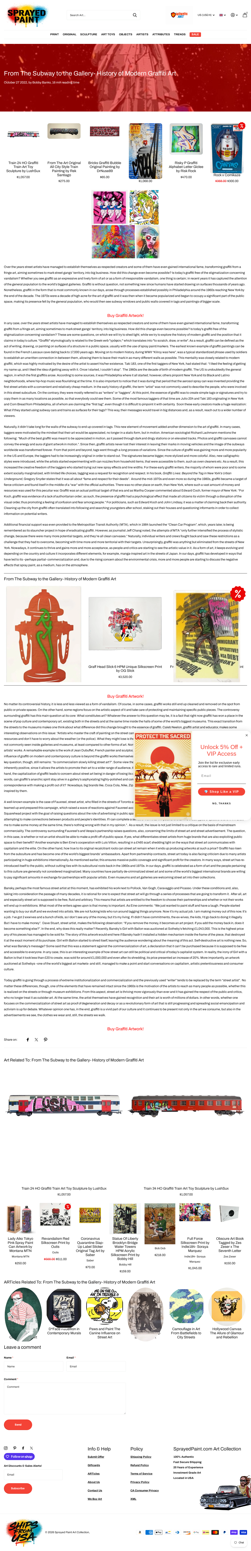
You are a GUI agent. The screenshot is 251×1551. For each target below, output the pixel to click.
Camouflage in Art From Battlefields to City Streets (186, 1333)
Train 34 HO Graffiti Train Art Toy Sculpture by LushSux (186, 1188)
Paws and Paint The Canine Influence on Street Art (104, 1333)
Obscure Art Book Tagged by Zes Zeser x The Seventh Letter (230, 1245)
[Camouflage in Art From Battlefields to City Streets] (186, 1306)
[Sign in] (234, 15)
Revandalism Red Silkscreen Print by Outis (55, 1243)
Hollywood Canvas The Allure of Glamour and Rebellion (227, 1333)
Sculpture (88, 34)
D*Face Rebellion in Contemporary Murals (64, 1331)
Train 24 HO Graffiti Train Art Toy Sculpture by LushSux (23, 167)
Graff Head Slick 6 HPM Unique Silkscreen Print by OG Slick (125, 669)
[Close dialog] (246, 735)
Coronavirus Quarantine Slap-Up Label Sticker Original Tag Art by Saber (90, 1247)
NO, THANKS (221, 803)
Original (69, 34)
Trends (180, 34)
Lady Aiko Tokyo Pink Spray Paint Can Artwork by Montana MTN (20, 1245)
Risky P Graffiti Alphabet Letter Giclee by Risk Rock (186, 167)
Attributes (161, 34)
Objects (125, 34)
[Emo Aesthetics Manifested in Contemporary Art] (23, 1306)
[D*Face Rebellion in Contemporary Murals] (64, 1306)
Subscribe (18, 1488)
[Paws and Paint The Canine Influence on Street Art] (104, 1306)
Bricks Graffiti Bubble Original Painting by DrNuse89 (104, 167)
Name (8, 1357)
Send (18, 1424)
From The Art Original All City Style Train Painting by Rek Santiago (64, 169)
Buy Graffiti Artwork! (125, 315)
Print (54, 34)
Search (134, 15)
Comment (11, 1379)
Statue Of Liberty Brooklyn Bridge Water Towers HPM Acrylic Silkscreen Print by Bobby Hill (125, 1249)
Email (71, 1357)
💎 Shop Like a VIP (221, 791)
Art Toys (108, 34)
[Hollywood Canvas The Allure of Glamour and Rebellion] (227, 1306)
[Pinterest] (14, 1448)
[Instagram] (5, 1448)
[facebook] (23, 1448)
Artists (142, 34)
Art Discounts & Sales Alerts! (23, 1465)
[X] (31, 1448)
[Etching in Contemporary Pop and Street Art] (145, 1306)
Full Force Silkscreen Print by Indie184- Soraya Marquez (195, 1245)
